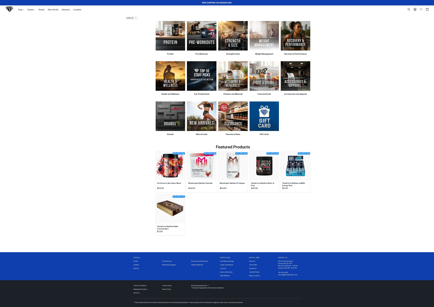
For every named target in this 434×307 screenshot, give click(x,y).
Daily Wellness (225, 275)
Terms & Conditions (139, 285)
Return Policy (166, 289)
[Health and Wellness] (170, 76)
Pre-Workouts (166, 261)
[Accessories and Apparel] (295, 76)
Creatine (136, 265)
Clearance (66, 9)
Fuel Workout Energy (227, 261)
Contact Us (252, 268)
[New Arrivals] (201, 116)
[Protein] (170, 36)
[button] (9, 9)
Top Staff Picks (254, 272)
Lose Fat (223, 268)
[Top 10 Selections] (201, 76)
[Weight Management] (264, 36)
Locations (77, 9)
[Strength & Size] (233, 36)
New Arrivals (53, 9)
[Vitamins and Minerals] (233, 76)
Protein (135, 261)
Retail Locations (254, 275)
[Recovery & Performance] (295, 36)
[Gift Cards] (264, 116)
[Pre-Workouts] (201, 36)
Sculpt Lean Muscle (226, 265)
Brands (41, 9)
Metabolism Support (169, 265)
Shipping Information (140, 289)
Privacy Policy (167, 285)
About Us (252, 261)
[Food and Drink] (264, 76)
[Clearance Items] (233, 116)
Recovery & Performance (199, 261)
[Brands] (170, 116)
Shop (20, 9)
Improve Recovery (226, 272)
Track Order (253, 265)
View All (136, 268)
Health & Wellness (197, 265)
